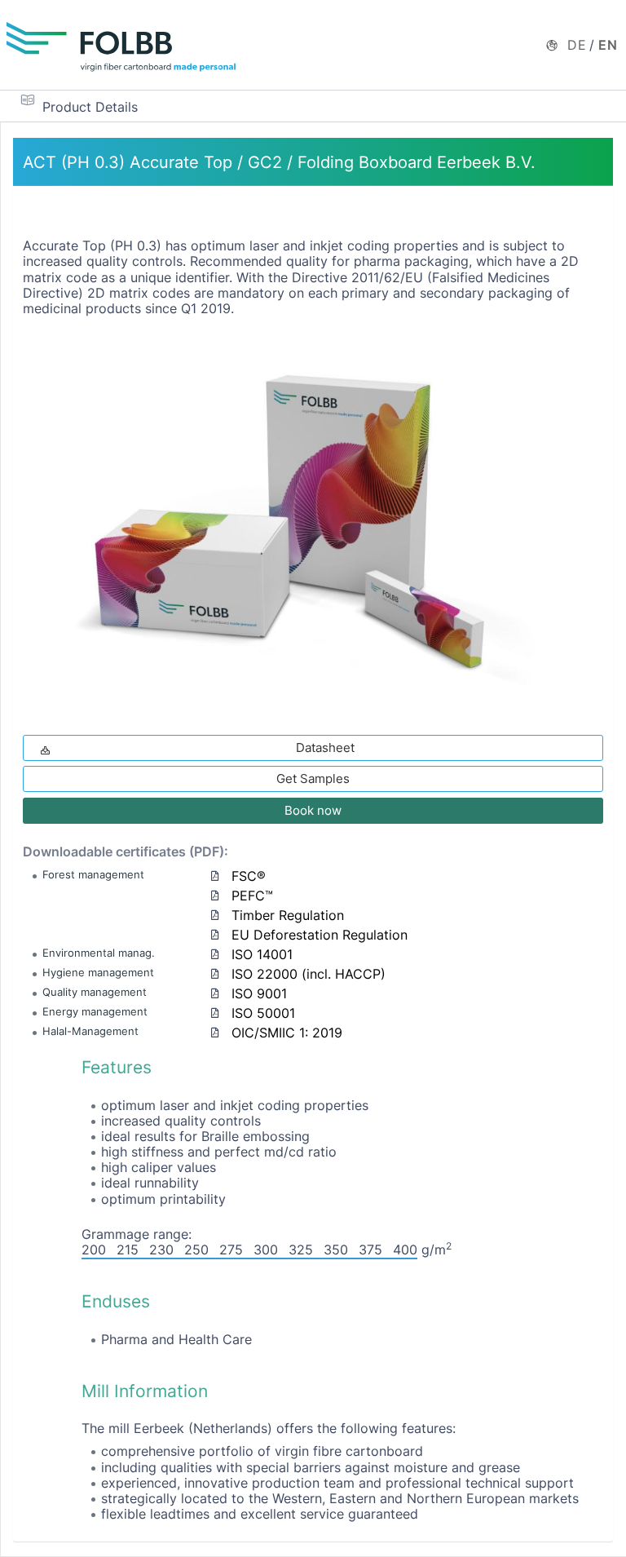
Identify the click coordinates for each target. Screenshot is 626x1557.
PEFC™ (252, 895)
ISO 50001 (263, 1013)
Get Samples (313, 778)
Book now (313, 810)
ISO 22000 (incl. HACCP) (308, 974)
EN (608, 45)
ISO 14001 (262, 954)
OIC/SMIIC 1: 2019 (286, 1032)
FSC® (248, 876)
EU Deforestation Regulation (319, 935)
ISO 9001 (259, 993)
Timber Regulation (287, 915)
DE (577, 45)
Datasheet (325, 747)
